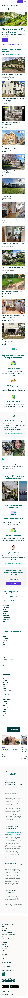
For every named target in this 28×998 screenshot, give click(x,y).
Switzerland (6, 715)
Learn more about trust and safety (13, 563)
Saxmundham (6, 617)
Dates (2, 9)
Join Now (20, 1)
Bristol (4, 636)
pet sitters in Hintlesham (13, 54)
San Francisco (6, 674)
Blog (2, 952)
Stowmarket (6, 619)
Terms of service (5, 994)
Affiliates (4, 956)
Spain (4, 709)
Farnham (5, 655)
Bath (4, 644)
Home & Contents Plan (7, 932)
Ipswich (5, 609)
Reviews (3, 936)
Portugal (5, 718)
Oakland (5, 680)
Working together (6, 958)
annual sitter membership (15, 807)
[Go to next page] (16, 349)
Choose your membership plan (12, 832)
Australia (5, 701)
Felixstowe (5, 623)
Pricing (3, 926)
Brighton (5, 640)
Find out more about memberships (13, 433)
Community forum (6, 946)
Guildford (5, 653)
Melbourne (5, 682)
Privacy (12, 994)
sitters (3, 747)
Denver (5, 665)
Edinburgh (5, 638)
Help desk (4, 930)
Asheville (5, 686)
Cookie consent (5, 938)
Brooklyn (5, 688)
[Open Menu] (25, 1)
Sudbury (5, 613)
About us (4, 944)
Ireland (5, 711)
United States (6, 697)
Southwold (5, 611)
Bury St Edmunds (7, 603)
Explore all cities (13, 729)
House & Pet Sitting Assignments (15, 44)
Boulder (5, 684)
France (4, 705)
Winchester (6, 649)
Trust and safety (5, 928)
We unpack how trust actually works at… (9, 755)
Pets (7, 9)
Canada (5, 703)
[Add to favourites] (23, 59)
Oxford (5, 642)
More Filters (12, 9)
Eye (4, 626)
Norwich (5, 657)
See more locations (8, 628)
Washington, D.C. (7, 676)
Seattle (5, 668)
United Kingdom (6, 46)
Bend (4, 678)
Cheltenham (6, 651)
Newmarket (6, 607)
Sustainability (5, 948)
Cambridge (6, 647)
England (14, 46)
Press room (4, 954)
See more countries (8, 722)
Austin (4, 672)
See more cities (7, 690)
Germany (5, 707)
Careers (3, 950)
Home (3, 44)
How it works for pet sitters (8, 924)
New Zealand (6, 713)
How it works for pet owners (8, 922)
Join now (5, 40)
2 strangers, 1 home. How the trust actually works (10, 751)
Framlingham (6, 615)
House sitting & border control (8, 934)
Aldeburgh (5, 621)
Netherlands (6, 720)
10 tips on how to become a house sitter (12, 856)
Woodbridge (6, 605)
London (5, 634)
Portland (5, 670)
